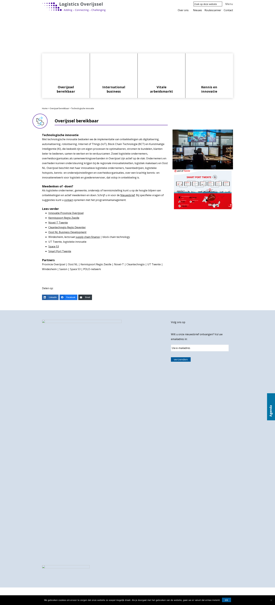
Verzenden (181, 359)
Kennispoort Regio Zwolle (63, 218)
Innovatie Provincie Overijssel (66, 213)
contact (68, 200)
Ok (226, 599)
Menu (229, 4)
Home (45, 108)
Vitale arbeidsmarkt (161, 89)
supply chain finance (88, 237)
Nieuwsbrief (127, 195)
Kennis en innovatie (209, 89)
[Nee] (271, 600)
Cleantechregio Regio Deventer (67, 227)
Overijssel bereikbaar (66, 89)
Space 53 (53, 246)
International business (113, 89)
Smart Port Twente (59, 251)
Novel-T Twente (58, 222)
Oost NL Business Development (67, 232)
